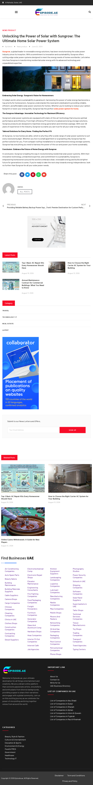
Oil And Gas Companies (55, 630)
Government (10, 752)
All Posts (25, 191)
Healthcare (9, 755)
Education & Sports (13, 743)
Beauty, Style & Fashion (14, 736)
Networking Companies (55, 624)
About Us (54, 676)
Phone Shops (55, 654)
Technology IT (11, 758)
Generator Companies (32, 620)
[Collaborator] (20, 408)
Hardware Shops (34, 631)
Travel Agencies (79, 645)
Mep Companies (57, 609)
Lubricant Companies (55, 591)
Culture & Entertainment (15, 739)
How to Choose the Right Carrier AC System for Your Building (79, 265)
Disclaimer (59, 775)
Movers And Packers (55, 617)
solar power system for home (66, 108)
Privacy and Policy (69, 781)
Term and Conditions (76, 775)
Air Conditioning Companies (12, 570)
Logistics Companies (55, 585)
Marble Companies (55, 603)
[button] (16, 12)
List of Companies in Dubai (61, 704)
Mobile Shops (55, 612)
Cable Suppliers (11, 595)
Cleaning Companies (9, 614)
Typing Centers (79, 649)
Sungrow (6, 51)
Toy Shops (77, 629)
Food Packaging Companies (34, 601)
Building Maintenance (10, 584)
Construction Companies (10, 628)
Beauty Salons (11, 579)
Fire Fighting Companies (32, 595)
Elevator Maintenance (32, 582)
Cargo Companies (12, 603)
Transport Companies (77, 640)
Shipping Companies (77, 586)
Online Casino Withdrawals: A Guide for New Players (20, 541)
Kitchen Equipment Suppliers (55, 571)
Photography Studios (78, 570)
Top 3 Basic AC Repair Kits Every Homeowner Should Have (33, 265)
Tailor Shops (78, 610)
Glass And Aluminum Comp (34, 626)
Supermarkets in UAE (80, 605)
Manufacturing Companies (56, 597)
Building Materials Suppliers (12, 590)
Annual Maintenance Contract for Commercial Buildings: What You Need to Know (33, 284)
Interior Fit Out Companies (33, 640)
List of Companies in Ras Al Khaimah (65, 719)
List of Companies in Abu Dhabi (63, 700)
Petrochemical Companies (56, 649)
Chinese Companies (9, 608)
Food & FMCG (10, 749)
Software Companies (77, 592)
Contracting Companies (10, 634)
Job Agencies (33, 649)
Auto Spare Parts (12, 575)
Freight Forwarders (32, 607)
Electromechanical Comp (35, 570)
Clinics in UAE (10, 619)
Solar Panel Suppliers (77, 598)
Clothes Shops (11, 623)
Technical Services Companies (77, 616)
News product (9, 30)
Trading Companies (77, 634)
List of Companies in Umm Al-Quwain (65, 713)
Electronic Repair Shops (34, 576)
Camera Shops (11, 599)
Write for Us (55, 683)
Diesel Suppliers (12, 639)
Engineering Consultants (32, 588)
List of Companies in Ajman (61, 710)
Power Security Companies (79, 576)
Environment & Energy (14, 746)
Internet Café (33, 645)
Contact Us (54, 679)
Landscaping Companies (55, 578)
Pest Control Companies (55, 642)
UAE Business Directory (60, 686)
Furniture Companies (32, 613)
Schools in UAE (79, 581)
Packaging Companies (55, 636)
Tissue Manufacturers (79, 624)
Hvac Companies (34, 635)
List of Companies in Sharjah (62, 707)
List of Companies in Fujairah (62, 716)
